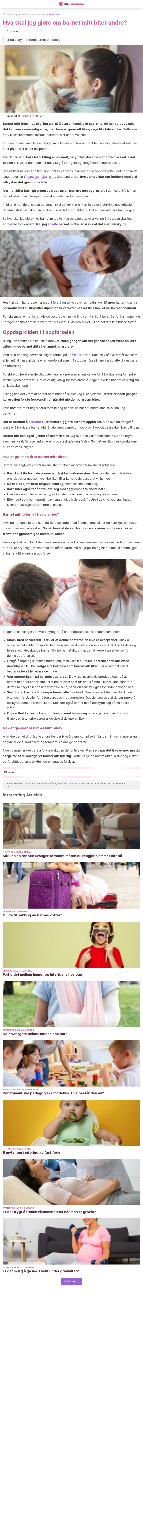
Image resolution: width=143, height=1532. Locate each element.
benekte (34, 422)
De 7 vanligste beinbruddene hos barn (35, 1034)
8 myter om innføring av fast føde (31, 1152)
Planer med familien (15, 911)
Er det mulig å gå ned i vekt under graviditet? (41, 1271)
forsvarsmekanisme (41, 177)
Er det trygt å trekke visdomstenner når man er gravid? (49, 1212)
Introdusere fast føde (17, 1148)
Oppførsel (54, 14)
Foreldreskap (10, 14)
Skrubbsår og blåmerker (18, 1030)
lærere (77, 713)
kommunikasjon (79, 355)
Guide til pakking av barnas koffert (32, 915)
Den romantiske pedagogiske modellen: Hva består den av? (53, 1093)
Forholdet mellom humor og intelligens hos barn (43, 974)
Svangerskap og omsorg (18, 1208)
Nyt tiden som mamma (17, 852)
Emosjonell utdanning (17, 970)
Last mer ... (71, 1281)
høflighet (33, 316)
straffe (53, 224)
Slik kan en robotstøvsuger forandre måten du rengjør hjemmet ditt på (62, 856)
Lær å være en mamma (33, 14)
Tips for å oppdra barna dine (21, 1089)
